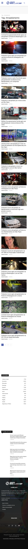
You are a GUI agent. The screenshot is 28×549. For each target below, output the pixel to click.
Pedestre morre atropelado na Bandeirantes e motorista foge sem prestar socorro (12, 209)
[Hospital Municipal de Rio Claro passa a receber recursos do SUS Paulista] (5, 444)
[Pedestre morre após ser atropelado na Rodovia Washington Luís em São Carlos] (14, 263)
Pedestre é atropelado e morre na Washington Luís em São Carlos (11, 167)
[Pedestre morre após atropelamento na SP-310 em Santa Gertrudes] (14, 327)
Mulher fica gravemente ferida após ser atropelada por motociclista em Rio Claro (13, 122)
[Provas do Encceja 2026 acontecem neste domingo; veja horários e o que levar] (5, 465)
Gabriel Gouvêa (4, 38)
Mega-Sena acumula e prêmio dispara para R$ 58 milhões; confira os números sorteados (18, 458)
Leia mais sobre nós (10, 495)
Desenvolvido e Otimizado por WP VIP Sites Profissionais (14, 538)
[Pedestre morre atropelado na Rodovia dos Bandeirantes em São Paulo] (14, 222)
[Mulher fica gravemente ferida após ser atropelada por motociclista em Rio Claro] (14, 113)
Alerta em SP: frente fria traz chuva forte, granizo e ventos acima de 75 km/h (17, 472)
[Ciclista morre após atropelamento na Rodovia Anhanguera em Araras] (14, 306)
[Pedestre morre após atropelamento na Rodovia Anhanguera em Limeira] (14, 286)
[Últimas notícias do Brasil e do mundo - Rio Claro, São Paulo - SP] (14, 483)
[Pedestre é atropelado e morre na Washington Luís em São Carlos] (14, 158)
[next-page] (11, 345)
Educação (3, 118)
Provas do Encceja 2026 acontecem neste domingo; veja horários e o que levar (18, 465)
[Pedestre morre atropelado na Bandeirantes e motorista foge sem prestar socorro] (14, 199)
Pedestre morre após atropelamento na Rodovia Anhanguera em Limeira (13, 295)
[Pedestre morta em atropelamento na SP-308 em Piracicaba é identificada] (14, 242)
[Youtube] (19, 525)
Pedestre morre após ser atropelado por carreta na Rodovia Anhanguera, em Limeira (13, 57)
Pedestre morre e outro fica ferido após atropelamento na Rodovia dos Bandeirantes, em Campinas (13, 79)
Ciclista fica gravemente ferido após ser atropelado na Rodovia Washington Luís (13, 35)
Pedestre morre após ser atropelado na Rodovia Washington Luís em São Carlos (13, 273)
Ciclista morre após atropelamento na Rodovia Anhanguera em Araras (13, 315)
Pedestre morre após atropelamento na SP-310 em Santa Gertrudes (13, 336)
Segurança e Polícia (5, 32)
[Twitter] (15, 525)
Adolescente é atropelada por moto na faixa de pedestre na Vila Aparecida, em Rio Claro (13, 145)
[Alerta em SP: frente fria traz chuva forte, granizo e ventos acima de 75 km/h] (5, 472)
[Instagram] (12, 525)
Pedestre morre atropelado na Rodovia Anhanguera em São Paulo (13, 187)
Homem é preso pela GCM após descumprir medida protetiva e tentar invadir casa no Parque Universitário (18, 436)
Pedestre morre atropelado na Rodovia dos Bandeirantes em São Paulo (13, 231)
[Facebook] (9, 525)
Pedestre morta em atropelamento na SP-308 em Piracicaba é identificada (13, 251)
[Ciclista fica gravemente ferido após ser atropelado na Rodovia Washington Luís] (14, 26)
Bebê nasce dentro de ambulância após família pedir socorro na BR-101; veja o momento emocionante (18, 451)
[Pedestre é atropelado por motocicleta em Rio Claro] (14, 92)
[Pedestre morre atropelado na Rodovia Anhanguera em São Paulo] (14, 179)
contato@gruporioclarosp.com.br (17, 498)
